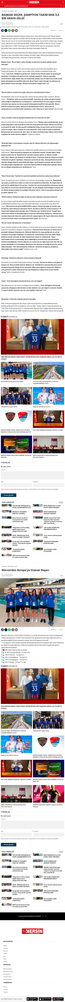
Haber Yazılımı (18, 999)
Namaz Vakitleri (7, 979)
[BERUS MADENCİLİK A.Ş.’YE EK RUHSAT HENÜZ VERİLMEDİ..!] (38, 506)
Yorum (3, 469)
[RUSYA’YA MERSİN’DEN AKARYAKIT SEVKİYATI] (38, 512)
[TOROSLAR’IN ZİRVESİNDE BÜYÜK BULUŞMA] (38, 541)
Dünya (5, 961)
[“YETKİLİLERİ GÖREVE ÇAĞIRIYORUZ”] (7, 549)
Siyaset (5, 953)
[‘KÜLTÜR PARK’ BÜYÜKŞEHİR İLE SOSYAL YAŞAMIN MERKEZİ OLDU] (48, 370)
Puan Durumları (7, 976)
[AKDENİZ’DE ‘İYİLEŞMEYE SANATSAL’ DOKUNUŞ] (7, 512)
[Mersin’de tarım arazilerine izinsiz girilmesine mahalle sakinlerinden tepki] (7, 518)
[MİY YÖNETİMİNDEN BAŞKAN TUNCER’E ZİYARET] (48, 419)
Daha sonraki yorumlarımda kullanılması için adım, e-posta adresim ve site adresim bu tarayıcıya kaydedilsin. (30, 489)
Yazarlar (5, 992)
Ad (2, 482)
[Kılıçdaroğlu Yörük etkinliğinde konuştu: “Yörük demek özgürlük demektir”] (7, 541)
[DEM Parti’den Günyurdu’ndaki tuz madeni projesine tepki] (7, 555)
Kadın (4, 959)
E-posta (36, 482)
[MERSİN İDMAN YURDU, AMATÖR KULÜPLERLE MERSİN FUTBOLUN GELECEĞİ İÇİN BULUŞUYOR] (16, 419)
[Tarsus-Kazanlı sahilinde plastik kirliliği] (38, 535)
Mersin (5, 945)
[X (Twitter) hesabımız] (43, 916)
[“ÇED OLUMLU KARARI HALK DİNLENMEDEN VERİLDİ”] (38, 528)
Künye (5, 987)
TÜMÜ (61, 502)
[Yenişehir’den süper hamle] (16, 396)
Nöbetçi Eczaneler (8, 971)
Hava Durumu (7, 974)
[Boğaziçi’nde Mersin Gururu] (48, 396)
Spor (61, 24)
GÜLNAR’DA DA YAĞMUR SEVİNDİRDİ (14, 6)
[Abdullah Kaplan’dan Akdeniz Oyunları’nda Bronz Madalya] (48, 794)
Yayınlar (5, 989)
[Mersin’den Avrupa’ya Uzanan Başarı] (16, 370)
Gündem (5, 948)
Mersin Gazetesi (7, 969)
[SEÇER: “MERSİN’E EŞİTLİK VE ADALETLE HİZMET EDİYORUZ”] (7, 535)
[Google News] (60, 30)
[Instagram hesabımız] (45, 916)
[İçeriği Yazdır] (16, 30)
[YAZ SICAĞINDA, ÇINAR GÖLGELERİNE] (38, 549)
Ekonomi (5, 951)
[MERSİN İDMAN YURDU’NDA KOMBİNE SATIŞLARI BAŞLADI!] (16, 444)
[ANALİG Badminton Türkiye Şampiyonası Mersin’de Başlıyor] (48, 444)
